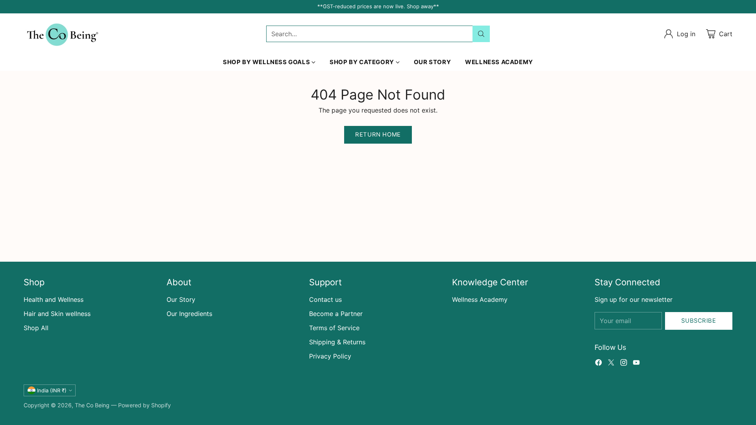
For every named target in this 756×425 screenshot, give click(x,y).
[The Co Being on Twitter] (611, 364)
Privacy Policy (330, 356)
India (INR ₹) (52, 390)
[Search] (481, 34)
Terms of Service (334, 328)
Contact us (325, 299)
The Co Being (92, 405)
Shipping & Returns (337, 342)
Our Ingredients (189, 314)
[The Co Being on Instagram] (623, 364)
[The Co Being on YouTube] (636, 364)
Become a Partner (336, 314)
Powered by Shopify (144, 405)
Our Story (181, 299)
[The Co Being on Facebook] (598, 364)
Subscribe (698, 320)
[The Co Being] (63, 34)
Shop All (36, 328)
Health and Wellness (53, 299)
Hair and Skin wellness (57, 314)
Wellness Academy (480, 299)
